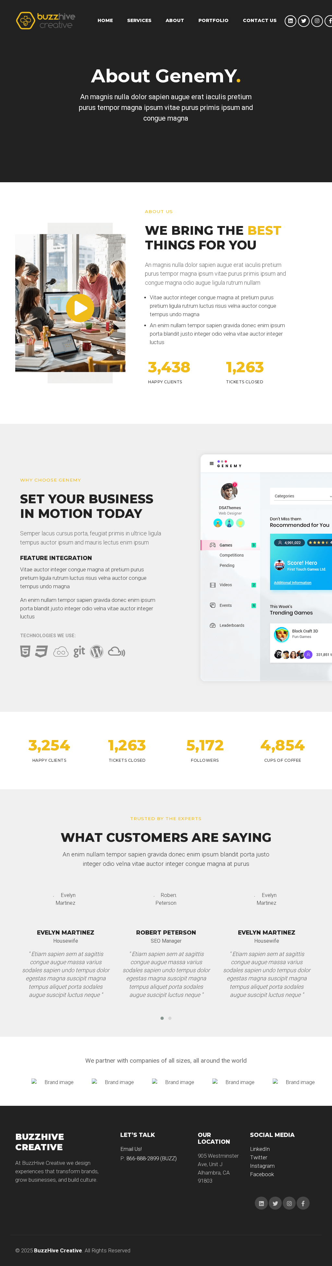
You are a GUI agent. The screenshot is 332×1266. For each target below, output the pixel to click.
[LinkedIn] (290, 21)
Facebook (262, 1174)
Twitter (258, 1157)
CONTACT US (260, 20)
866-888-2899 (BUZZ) (151, 1158)
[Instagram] (317, 21)
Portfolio (213, 20)
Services (139, 20)
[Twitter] (304, 21)
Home (105, 20)
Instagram (262, 1166)
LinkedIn (260, 1149)
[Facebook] (303, 1203)
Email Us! (131, 1149)
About (175, 20)
